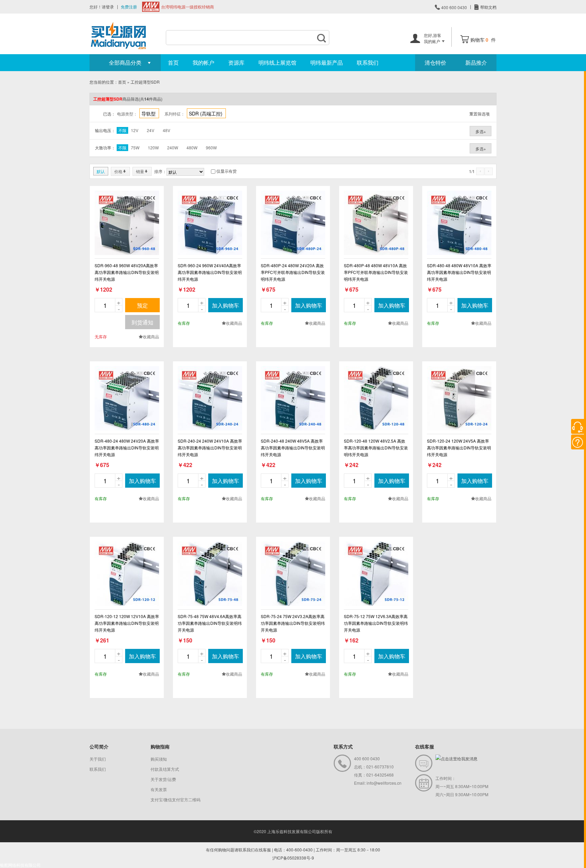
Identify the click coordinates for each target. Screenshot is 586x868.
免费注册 (129, 6)
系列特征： (174, 114)
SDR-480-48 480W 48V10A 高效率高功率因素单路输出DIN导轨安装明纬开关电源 (459, 272)
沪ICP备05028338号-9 (293, 858)
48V (166, 130)
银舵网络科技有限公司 (20, 865)
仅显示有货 (226, 171)
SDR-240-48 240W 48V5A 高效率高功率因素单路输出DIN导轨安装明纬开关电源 (293, 447)
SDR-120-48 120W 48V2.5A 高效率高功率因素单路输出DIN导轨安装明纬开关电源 (376, 447)
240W (172, 147)
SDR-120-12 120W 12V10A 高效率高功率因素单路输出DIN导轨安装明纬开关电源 (127, 623)
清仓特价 (435, 62)
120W (153, 147)
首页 (173, 62)
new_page (127, 223)
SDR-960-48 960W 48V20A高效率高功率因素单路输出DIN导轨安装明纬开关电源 (127, 272)
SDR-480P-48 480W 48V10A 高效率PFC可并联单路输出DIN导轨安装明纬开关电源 (376, 272)
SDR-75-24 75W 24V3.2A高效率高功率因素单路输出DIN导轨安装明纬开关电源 (293, 623)
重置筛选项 (479, 114)
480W (192, 147)
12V (134, 130)
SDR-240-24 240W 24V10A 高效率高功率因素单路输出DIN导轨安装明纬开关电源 (210, 447)
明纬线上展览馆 (277, 62)
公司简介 (99, 746)
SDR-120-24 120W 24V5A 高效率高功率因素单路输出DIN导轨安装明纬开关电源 (459, 447)
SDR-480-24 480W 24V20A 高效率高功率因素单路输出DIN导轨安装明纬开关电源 (127, 447)
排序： (160, 171)
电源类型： (127, 114)
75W (135, 147)
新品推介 (476, 62)
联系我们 (367, 62)
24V (150, 130)
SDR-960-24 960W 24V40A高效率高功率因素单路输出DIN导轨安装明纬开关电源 (210, 272)
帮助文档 (487, 7)
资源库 (236, 62)
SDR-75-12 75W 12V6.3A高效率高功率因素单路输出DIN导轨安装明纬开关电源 (376, 623)
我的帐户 (203, 62)
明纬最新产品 (326, 62)
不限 (122, 130)
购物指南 (160, 746)
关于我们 (98, 759)
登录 (110, 6)
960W (211, 147)
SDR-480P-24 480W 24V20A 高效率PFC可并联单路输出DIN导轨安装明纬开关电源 (293, 272)
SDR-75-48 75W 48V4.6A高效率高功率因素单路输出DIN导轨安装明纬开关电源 (210, 623)
